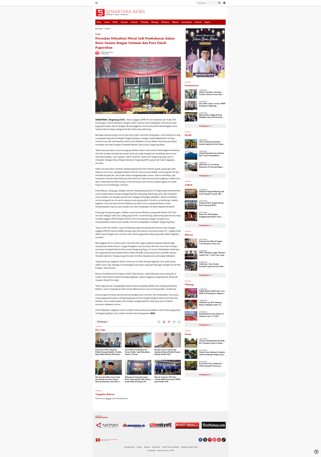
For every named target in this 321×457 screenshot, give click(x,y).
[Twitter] (205, 440)
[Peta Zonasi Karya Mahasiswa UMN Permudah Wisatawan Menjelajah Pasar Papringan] (191, 365)
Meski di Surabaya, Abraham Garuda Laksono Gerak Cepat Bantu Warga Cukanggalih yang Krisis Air (211, 93)
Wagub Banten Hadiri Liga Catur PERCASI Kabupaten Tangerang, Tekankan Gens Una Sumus (212, 292)
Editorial (198, 22)
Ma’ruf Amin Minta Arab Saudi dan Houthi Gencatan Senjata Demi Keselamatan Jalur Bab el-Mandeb (107, 379)
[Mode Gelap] (224, 3)
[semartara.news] (120, 12)
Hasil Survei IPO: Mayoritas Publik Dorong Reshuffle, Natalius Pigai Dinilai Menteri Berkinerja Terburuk (108, 352)
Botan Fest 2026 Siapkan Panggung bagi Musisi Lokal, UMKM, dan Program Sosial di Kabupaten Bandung (211, 216)
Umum (107, 22)
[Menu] (97, 3)
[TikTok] (224, 440)
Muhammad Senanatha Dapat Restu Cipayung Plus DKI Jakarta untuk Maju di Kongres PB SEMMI (138, 379)
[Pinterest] (210, 440)
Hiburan (175, 22)
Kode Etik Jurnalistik (170, 447)
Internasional (187, 22)
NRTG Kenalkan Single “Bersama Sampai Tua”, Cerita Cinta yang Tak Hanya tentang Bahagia (212, 254)
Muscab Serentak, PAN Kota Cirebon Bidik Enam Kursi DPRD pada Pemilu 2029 (167, 379)
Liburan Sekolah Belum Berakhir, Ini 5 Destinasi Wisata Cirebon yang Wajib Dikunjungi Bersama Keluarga (212, 342)
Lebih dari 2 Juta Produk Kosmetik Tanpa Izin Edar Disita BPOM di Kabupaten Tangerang (211, 265)
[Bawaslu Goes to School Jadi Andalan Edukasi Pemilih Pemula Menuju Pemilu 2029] (167, 340)
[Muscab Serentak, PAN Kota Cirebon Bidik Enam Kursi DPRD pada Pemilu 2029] (167, 367)
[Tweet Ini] (164, 322)
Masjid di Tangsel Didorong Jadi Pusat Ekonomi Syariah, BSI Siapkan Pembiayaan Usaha (211, 193)
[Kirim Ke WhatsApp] (179, 322)
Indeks (139, 447)
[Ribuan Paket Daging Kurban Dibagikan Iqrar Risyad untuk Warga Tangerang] (191, 117)
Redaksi (147, 447)
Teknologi (144, 22)
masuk (108, 398)
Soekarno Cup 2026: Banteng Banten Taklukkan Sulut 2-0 (210, 304)
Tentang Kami (129, 447)
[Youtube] (219, 440)
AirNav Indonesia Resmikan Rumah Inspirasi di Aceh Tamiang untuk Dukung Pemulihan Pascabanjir (212, 143)
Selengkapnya (204, 126)
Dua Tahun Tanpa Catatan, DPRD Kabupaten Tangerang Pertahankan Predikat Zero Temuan (212, 105)
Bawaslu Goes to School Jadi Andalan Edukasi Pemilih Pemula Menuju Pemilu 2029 (167, 352)
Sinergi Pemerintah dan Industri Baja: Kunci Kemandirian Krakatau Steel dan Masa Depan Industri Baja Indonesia (211, 154)
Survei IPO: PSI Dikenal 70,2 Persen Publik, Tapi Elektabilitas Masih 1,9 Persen (137, 352)
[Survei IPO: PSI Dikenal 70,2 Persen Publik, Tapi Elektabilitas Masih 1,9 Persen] (138, 340)
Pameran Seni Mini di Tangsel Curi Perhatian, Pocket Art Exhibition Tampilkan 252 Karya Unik (211, 242)
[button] (219, 3)
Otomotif (134, 22)
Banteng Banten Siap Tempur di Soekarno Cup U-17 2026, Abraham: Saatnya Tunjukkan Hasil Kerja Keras (211, 315)
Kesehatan (165, 22)
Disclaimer (156, 447)
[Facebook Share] (159, 322)
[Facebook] (200, 440)
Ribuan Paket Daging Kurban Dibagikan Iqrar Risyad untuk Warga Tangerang (210, 116)
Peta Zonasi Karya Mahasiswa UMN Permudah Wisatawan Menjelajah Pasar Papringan (210, 365)
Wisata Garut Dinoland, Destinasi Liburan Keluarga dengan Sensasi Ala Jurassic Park (212, 353)
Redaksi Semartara (107, 52)
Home (99, 22)
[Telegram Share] (174, 322)
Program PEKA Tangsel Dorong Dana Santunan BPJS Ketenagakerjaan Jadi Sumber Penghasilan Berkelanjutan (211, 204)
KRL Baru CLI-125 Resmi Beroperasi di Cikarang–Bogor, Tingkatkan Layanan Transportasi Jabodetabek (212, 166)
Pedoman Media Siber (189, 447)
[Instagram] (214, 440)
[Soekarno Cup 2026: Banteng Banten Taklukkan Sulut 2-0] (191, 304)
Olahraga (154, 22)
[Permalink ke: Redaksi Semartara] (97, 53)
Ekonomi (124, 22)
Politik (115, 22)
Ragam (207, 22)
